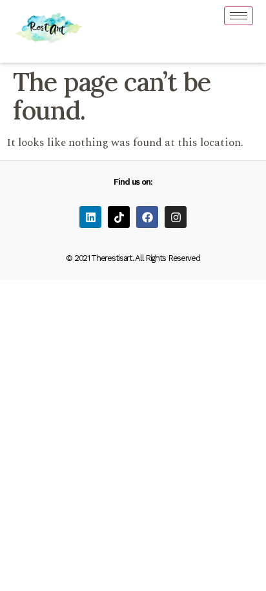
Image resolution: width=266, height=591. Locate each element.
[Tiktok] (119, 217)
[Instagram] (176, 217)
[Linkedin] (90, 217)
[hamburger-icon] (238, 15)
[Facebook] (147, 217)
